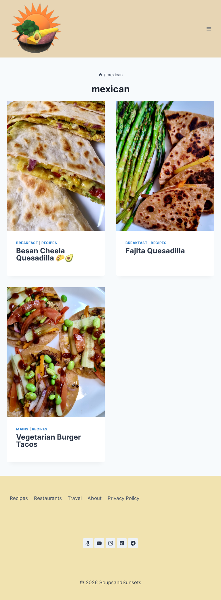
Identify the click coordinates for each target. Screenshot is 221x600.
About (94, 498)
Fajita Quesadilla (155, 250)
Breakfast (27, 243)
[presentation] (56, 166)
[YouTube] (99, 543)
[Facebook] (133, 543)
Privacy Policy (123, 498)
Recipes (49, 243)
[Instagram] (110, 543)
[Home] (100, 74)
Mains (22, 429)
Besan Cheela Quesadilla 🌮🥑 (45, 254)
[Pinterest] (122, 543)
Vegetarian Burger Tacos (48, 440)
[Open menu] (208, 28)
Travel (75, 498)
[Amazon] (88, 543)
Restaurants (48, 498)
